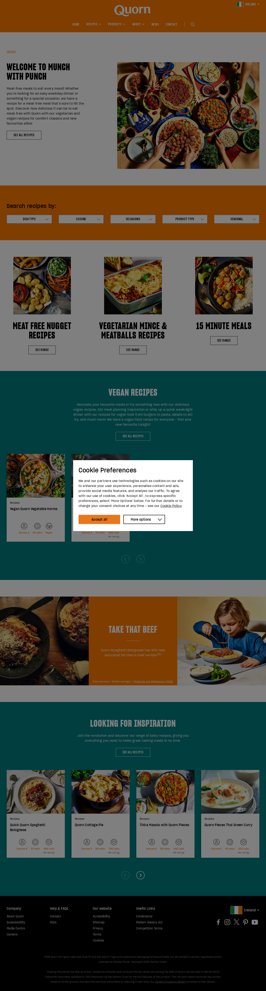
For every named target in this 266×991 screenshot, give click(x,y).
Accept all (99, 519)
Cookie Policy (170, 506)
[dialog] (133, 495)
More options (141, 519)
